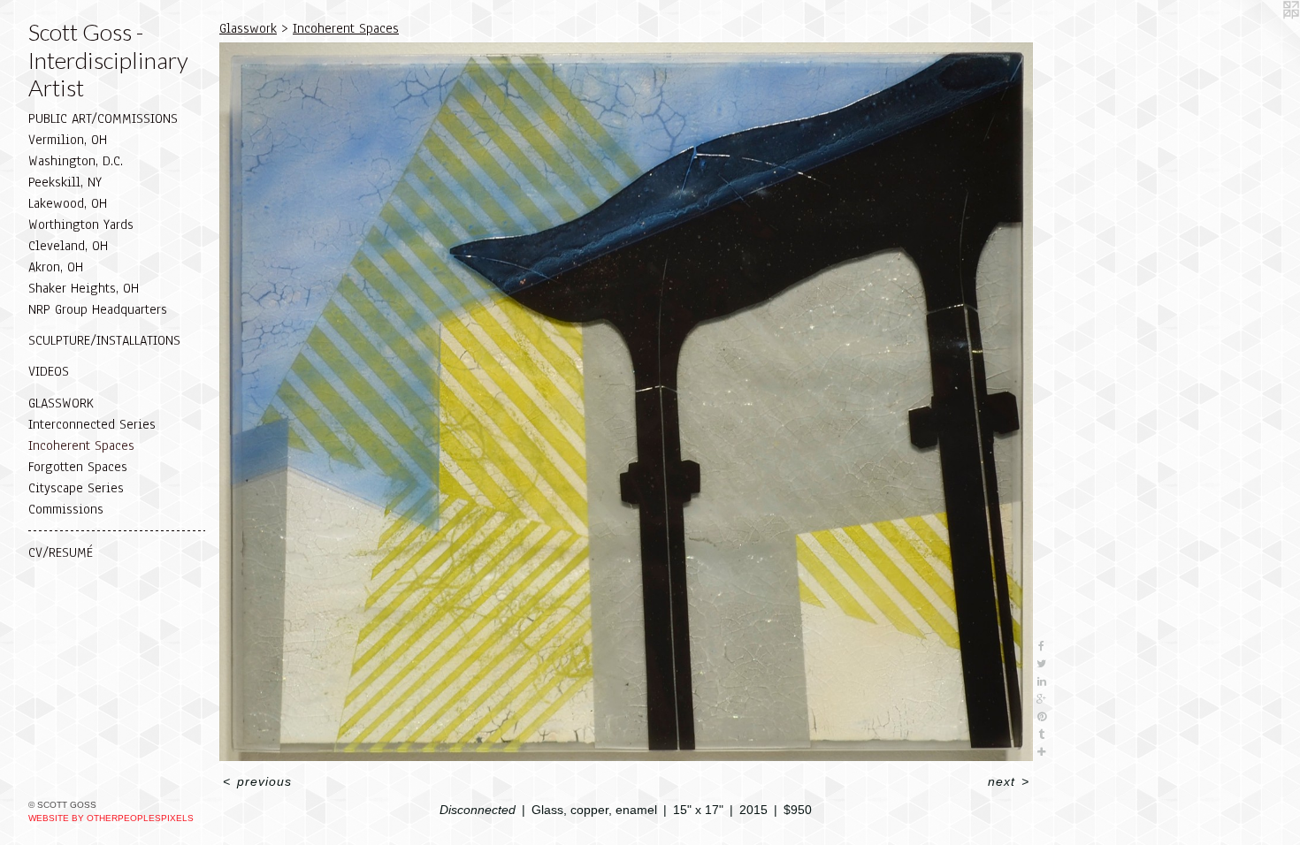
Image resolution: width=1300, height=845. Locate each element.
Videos (48, 371)
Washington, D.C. (75, 161)
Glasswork (61, 403)
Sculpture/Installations (104, 340)
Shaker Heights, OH (83, 288)
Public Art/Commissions (103, 118)
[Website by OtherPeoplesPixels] (1264, 35)
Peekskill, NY (65, 182)
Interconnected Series (92, 424)
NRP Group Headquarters (97, 309)
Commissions (65, 509)
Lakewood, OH (67, 203)
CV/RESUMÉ (60, 552)
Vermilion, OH (67, 139)
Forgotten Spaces (77, 467)
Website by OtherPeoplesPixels (111, 818)
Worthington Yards (81, 224)
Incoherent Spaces (81, 445)
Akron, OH (55, 267)
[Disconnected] (626, 401)
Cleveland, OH (68, 246)
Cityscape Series (76, 488)
